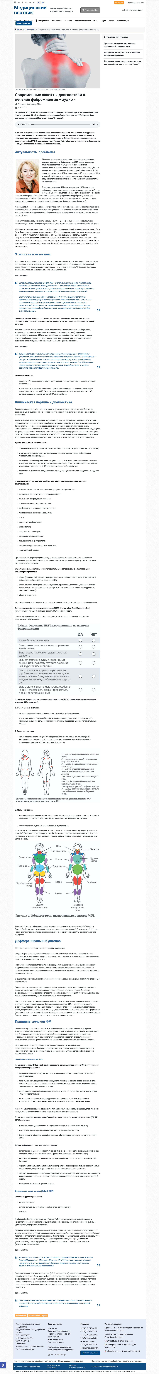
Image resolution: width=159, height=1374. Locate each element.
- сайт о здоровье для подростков (120, 1346)
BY (43, 2)
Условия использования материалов (104, 1366)
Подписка (119, 3)
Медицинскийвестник (30, 10)
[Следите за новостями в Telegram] (30, 2)
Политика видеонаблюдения (70, 1361)
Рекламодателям (55, 1339)
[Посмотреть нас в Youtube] (26, 2)
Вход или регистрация (134, 10)
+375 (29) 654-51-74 (88, 1345)
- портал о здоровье (121, 1341)
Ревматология (34, 1316)
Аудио (44, 1316)
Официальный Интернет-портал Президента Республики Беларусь (124, 1329)
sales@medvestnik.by (89, 1348)
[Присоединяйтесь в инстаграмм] (15, 2)
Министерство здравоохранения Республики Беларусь (119, 1335)
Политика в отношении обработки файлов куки (35, 1361)
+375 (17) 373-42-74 (88, 1331)
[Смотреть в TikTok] (34, 2)
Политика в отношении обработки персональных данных (116, 1361)
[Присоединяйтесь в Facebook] (23, 2)
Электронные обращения (59, 1331)
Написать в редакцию (90, 1353)
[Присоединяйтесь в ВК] (19, 2)
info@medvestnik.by (88, 1338)
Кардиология (21, 1316)
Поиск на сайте (91, 10)
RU (39, 2)
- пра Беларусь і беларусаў (123, 1351)
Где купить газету (56, 1342)
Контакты (52, 1328)
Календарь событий (135, 3)
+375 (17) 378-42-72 (88, 1328)
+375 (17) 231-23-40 (88, 1335)
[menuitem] (42, 20)
